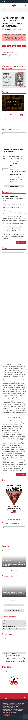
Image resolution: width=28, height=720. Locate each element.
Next (25, 501)
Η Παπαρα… (7, 248)
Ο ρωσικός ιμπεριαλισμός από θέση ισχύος (13, 150)
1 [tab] (12, 571)
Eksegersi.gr (8, 29)
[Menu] (2, 5)
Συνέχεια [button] (7, 715)
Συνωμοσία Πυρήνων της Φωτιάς (11, 629)
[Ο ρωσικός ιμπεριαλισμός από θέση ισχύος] (14, 138)
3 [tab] (14, 571)
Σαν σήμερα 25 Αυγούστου (10, 196)
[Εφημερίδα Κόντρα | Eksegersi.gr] (14, 5)
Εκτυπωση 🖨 (21, 242)
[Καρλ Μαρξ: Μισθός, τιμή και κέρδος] (5, 164)
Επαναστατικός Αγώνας (9, 626)
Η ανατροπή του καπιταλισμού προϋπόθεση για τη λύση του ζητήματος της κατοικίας (14, 564)
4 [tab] (16, 571)
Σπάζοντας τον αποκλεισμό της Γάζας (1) (15, 661)
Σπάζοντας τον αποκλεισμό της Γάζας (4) (15, 657)
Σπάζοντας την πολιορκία (9, 653)
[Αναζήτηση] (26, 5)
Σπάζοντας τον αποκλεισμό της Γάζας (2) (15, 660)
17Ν (4, 620)
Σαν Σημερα (7, 192)
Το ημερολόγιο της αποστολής (12, 655)
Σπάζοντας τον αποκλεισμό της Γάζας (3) (15, 658)
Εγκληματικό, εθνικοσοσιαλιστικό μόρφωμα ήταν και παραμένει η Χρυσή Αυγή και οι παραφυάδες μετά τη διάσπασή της (13, 594)
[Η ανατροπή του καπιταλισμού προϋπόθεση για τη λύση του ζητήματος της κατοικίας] (14, 558)
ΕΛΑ (4, 623)
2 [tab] (13, 571)
